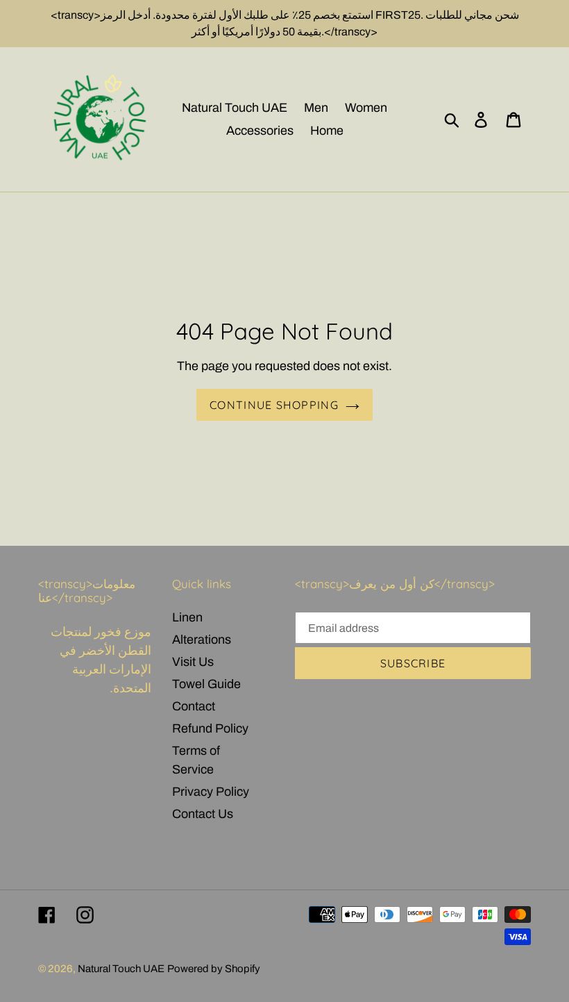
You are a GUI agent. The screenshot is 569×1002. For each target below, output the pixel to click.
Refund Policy (210, 728)
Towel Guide (206, 684)
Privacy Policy (210, 792)
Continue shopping (274, 405)
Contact (193, 706)
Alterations (201, 639)
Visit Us (193, 662)
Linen (187, 617)
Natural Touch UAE (121, 968)
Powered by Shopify (213, 968)
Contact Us (202, 814)
